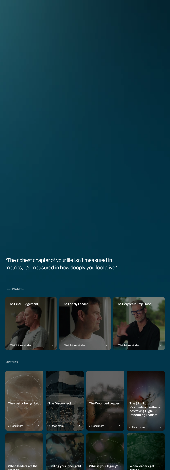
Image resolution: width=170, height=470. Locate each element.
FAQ (143, 6)
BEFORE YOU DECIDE (120, 6)
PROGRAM (36, 6)
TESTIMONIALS (61, 6)
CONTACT (161, 6)
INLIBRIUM (89, 6)
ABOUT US (11, 6)
